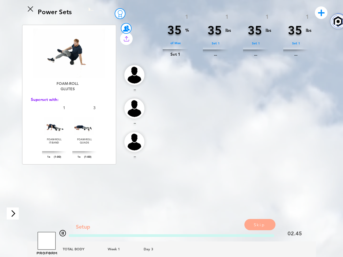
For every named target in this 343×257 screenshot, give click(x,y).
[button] (126, 38)
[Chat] (62, 233)
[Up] (30, 9)
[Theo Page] (120, 13)
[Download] (13, 213)
